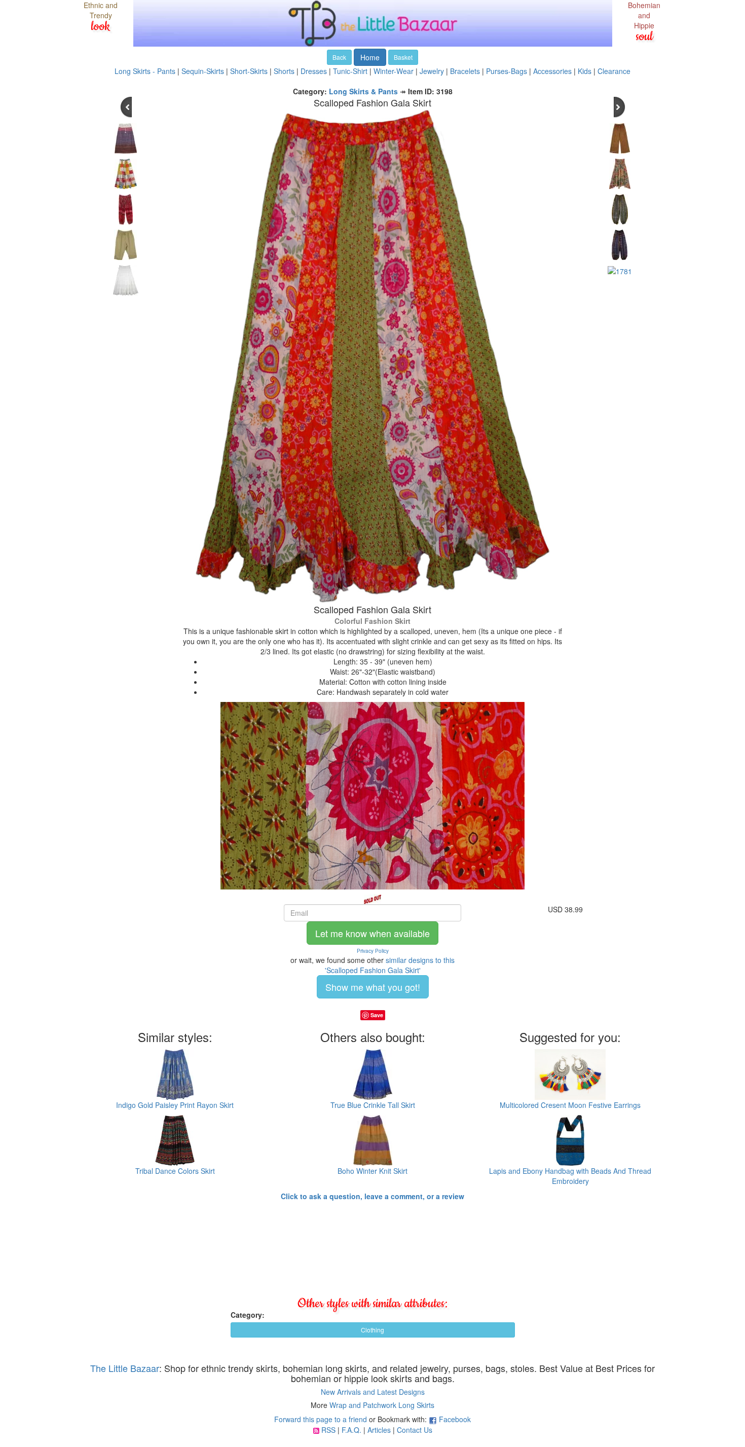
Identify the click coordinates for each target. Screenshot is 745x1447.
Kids (584, 71)
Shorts (284, 71)
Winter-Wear (394, 71)
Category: (248, 1315)
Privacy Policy (373, 950)
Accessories (552, 71)
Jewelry (432, 71)
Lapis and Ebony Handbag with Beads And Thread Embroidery (570, 1176)
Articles (379, 1430)
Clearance (614, 71)
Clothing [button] (372, 1329)
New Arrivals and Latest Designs (373, 1392)
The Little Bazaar (124, 1368)
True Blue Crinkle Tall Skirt (372, 1105)
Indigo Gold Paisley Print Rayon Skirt (175, 1105)
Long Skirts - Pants (145, 71)
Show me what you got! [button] (372, 986)
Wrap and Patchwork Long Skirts (381, 1405)
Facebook (455, 1419)
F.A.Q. (351, 1430)
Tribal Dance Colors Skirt (175, 1171)
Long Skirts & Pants (363, 91)
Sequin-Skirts (202, 71)
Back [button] (339, 57)
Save (376, 1015)
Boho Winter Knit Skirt (372, 1171)
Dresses (314, 71)
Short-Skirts (249, 71)
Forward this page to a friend (320, 1419)
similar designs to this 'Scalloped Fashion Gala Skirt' (390, 965)
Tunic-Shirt (350, 71)
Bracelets (465, 71)
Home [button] (370, 57)
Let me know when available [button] (372, 933)
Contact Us (414, 1430)
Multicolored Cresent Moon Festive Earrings (570, 1105)
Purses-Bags (506, 71)
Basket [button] (403, 57)
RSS (328, 1430)
